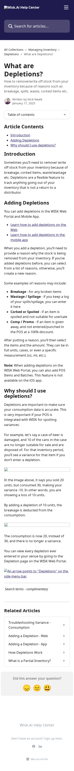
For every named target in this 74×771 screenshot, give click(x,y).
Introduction (20, 135)
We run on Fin (39, 759)
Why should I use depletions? (33, 145)
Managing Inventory (42, 50)
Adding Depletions (24, 140)
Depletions (11, 54)
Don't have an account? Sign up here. (37, 738)
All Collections (13, 50)
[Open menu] (66, 7)
